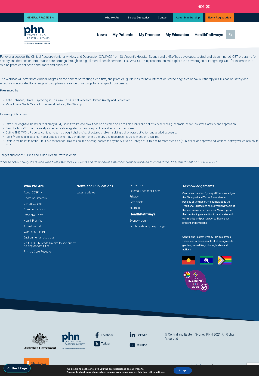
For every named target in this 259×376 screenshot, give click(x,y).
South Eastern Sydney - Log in (148, 226)
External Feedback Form (145, 191)
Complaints (136, 202)
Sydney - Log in (139, 220)
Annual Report (32, 226)
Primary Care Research (38, 251)
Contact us (136, 185)
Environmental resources (39, 237)
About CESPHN (33, 192)
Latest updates (86, 192)
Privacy (134, 196)
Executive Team (34, 215)
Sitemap (135, 207)
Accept (183, 370)
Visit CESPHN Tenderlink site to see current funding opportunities (50, 244)
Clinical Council (33, 203)
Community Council (36, 209)
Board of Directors (35, 198)
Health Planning (33, 220)
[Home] (37, 35)
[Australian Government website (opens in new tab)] (40, 341)
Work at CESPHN (34, 232)
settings (160, 372)
